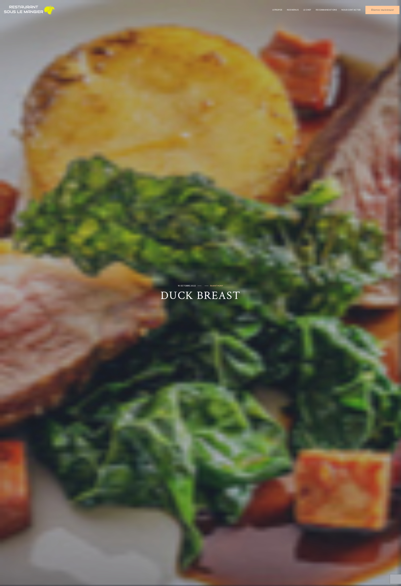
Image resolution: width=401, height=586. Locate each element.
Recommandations (326, 9)
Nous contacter (351, 9)
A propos (277, 9)
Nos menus (293, 9)
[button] (382, 10)
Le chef (307, 9)
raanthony (216, 285)
